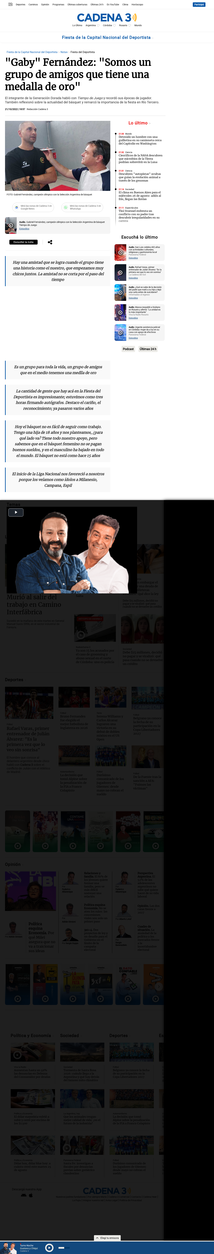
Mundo (138, 25)
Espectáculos (131, 208)
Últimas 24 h (97, 4)
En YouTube (113, 4)
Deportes (20, 4)
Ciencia (128, 152)
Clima (125, 4)
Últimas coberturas (77, 4)
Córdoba (107, 25)
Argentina (91, 25)
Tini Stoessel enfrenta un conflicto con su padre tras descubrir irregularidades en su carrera (139, 216)
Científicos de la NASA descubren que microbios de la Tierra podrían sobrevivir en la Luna (141, 159)
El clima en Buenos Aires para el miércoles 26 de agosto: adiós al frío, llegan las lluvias (140, 196)
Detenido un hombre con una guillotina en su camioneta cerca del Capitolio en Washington (140, 140)
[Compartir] (50, 242)
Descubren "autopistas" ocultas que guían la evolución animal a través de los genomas (140, 177)
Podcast (128, 349)
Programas (58, 4)
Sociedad (129, 189)
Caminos (33, 4)
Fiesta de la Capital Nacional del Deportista (107, 37)
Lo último (139, 123)
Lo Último (77, 25)
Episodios (24, 228)
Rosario (123, 25)
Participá (199, 4)
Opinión (45, 4)
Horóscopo (137, 4)
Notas (64, 52)
